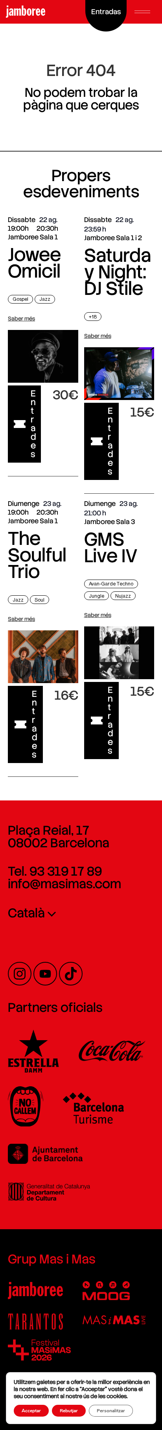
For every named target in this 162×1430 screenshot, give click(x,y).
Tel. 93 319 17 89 (55, 871)
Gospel (20, 299)
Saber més (21, 318)
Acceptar (31, 1411)
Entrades (33, 424)
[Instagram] (19, 973)
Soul (39, 599)
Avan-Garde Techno (111, 583)
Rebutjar (69, 1411)
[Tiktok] (71, 973)
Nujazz (123, 595)
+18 (93, 316)
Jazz (44, 299)
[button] (142, 12)
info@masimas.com (64, 884)
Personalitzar (111, 1411)
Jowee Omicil (34, 263)
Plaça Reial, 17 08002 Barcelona (58, 836)
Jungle (96, 595)
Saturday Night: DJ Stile (117, 272)
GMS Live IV (111, 547)
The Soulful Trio (37, 555)
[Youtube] (45, 973)
